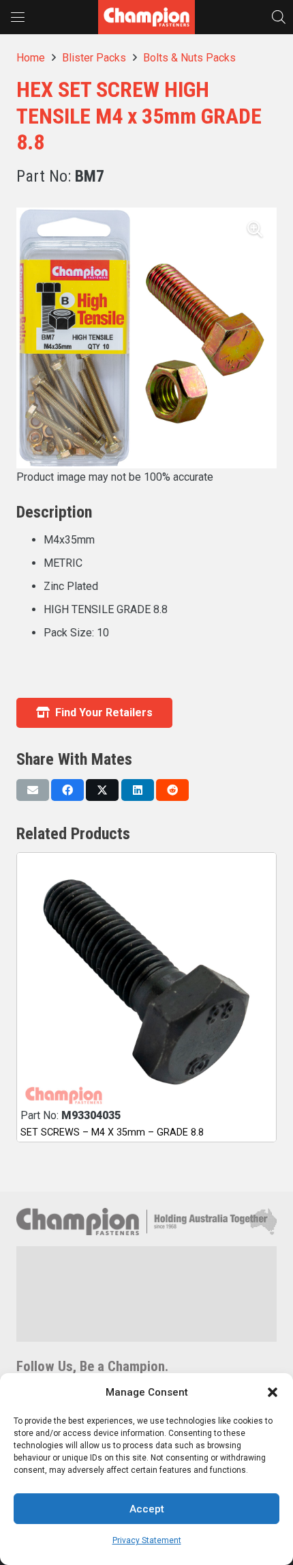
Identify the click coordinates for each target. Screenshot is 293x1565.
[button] (272, 1392)
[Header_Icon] (146, 17)
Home (30, 57)
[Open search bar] (279, 16)
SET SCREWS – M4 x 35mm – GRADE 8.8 (112, 1132)
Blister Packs (94, 57)
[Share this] (67, 790)
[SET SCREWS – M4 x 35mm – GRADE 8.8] (146, 982)
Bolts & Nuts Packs (189, 57)
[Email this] (32, 790)
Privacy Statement (146, 1540)
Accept (146, 1509)
